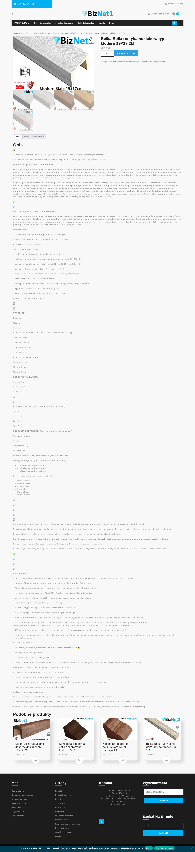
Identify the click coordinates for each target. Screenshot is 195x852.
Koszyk (58, 799)
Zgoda (148, 848)
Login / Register (160, 14)
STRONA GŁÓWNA (22, 23)
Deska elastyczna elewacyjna (24, 795)
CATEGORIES (26, 3)
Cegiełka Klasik (18, 811)
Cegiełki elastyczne (63, 832)
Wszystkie (161, 62)
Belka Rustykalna (19, 803)
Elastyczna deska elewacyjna (67, 824)
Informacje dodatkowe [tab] (34, 137)
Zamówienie (60, 803)
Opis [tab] (18, 137)
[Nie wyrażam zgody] (191, 848)
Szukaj (164, 800)
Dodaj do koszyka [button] (36, 760)
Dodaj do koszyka (126, 53)
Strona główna (18, 33)
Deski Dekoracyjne (42, 23)
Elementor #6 (31, 33)
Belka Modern (58, 33)
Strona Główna (61, 820)
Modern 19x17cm (71, 33)
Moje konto (60, 807)
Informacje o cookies (164, 848)
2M (81, 33)
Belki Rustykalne (62, 828)
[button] (90, 40)
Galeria (101, 23)
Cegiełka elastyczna (64, 23)
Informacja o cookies (64, 816)
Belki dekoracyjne (86, 23)
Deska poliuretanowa (20, 799)
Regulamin (59, 811)
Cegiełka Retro (18, 816)
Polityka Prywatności (63, 795)
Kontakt (112, 23)
